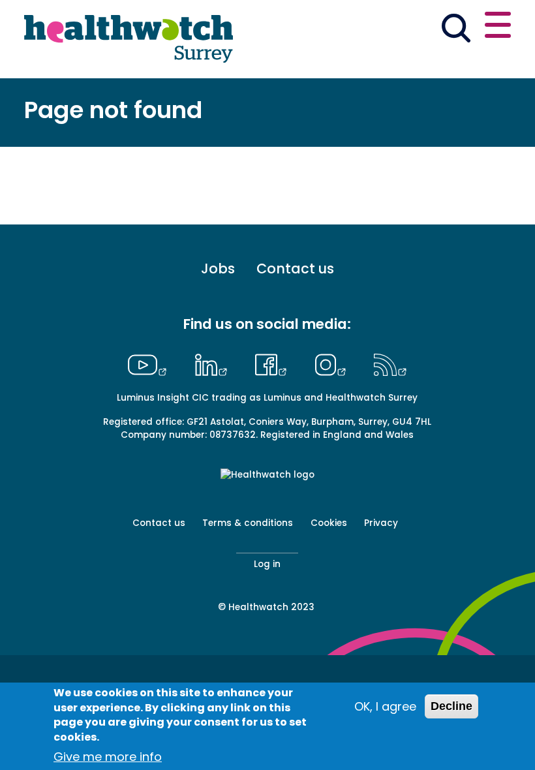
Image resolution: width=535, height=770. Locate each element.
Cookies (329, 523)
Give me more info (108, 756)
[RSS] (390, 362)
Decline (451, 706)
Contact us (295, 269)
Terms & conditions (247, 523)
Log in (267, 564)
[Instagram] (333, 362)
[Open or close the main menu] (498, 27)
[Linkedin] (214, 362)
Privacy (381, 523)
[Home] (128, 39)
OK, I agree (385, 706)
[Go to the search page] (455, 30)
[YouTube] (150, 362)
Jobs (218, 269)
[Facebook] (274, 362)
